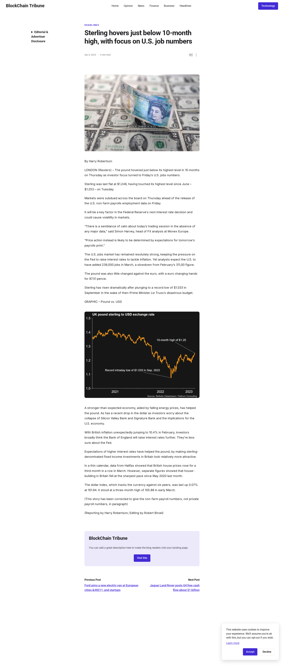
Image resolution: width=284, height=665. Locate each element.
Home (115, 5)
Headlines (185, 5)
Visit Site (142, 557)
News (141, 5)
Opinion (128, 5)
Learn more (232, 643)
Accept (250, 651)
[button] (196, 55)
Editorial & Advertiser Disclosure (39, 36)
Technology (268, 5)
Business (169, 5)
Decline (267, 651)
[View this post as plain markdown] (191, 55)
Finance (154, 5)
